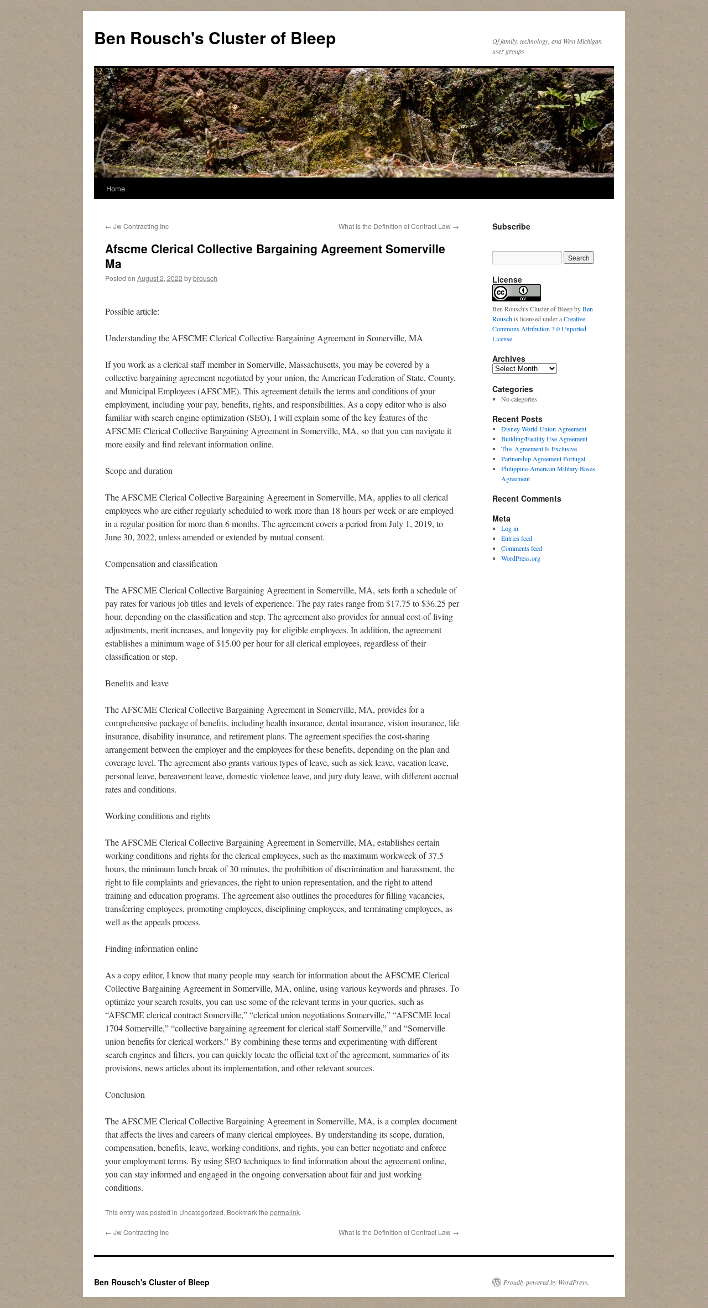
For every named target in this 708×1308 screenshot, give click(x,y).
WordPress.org (520, 558)
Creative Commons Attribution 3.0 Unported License (539, 328)
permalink (285, 1212)
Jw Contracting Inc (137, 226)
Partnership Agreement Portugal (543, 458)
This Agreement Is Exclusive (539, 448)
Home (115, 188)
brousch (205, 278)
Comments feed (521, 548)
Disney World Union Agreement (543, 428)
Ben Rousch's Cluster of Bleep (215, 37)
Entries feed (516, 538)
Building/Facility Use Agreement (544, 438)
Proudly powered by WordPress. (546, 1282)
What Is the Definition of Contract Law (399, 226)
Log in (509, 528)
